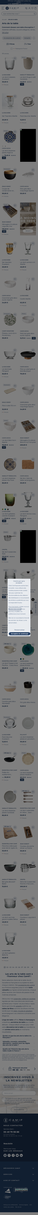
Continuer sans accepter (19, 582)
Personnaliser (19, 630)
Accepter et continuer (19, 634)
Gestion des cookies (15, 609)
